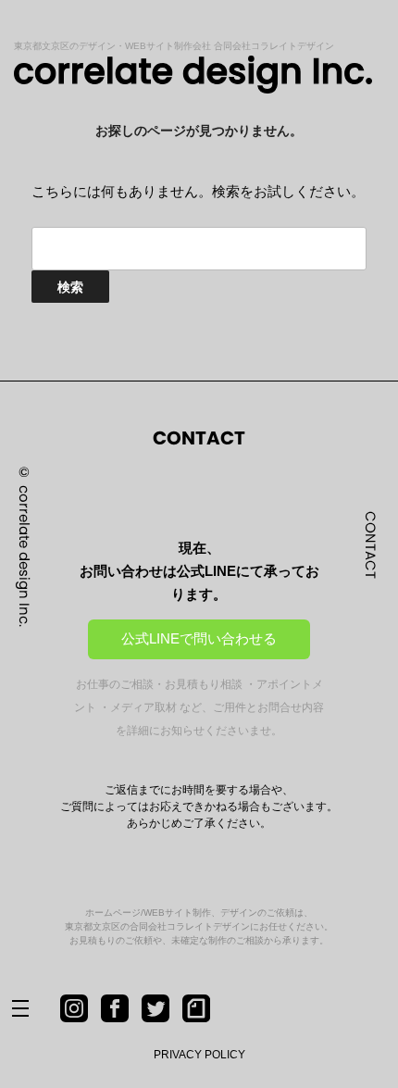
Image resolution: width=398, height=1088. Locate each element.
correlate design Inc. (24, 556)
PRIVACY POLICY (199, 1054)
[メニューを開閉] (35, 1009)
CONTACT (370, 544)
